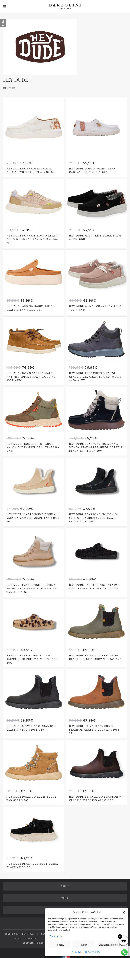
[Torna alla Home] (65, 6)
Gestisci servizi (56, 936)
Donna (65, 886)
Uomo (65, 898)
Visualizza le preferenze (111, 944)
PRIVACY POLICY (92, 952)
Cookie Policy (78, 952)
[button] (123, 912)
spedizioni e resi (34, 943)
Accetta (60, 944)
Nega (84, 944)
